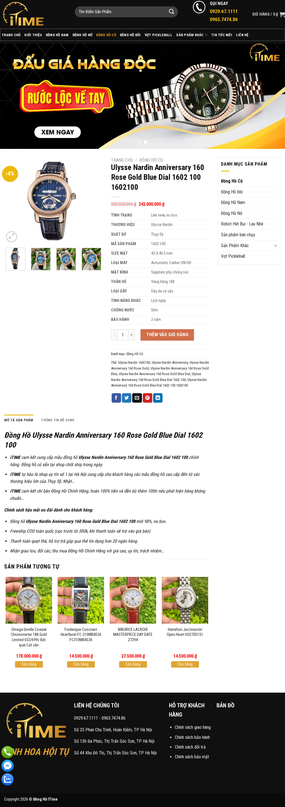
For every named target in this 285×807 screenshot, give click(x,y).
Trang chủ (122, 160)
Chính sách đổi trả (190, 747)
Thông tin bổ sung (57, 420)
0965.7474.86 (114, 718)
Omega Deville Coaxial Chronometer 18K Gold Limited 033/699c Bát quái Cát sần (29, 637)
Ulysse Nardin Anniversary (170, 362)
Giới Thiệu (33, 35)
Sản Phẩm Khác (189, 35)
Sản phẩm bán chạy (238, 234)
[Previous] (13, 96)
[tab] (18, 420)
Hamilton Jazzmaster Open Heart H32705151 (185, 632)
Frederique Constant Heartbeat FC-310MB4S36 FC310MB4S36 (81, 634)
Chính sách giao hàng (193, 727)
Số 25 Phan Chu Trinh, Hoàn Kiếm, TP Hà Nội (113, 729)
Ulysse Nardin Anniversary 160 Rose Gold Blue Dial (154, 374)
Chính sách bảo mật (192, 756)
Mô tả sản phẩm (18, 420)
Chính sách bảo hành (192, 737)
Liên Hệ (242, 35)
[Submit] (171, 11)
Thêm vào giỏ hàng (167, 334)
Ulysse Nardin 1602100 (134, 362)
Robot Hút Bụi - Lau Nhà (242, 224)
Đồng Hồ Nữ (83, 35)
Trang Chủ (11, 35)
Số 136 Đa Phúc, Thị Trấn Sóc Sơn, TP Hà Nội (114, 741)
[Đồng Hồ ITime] (33, 14)
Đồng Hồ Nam (57, 35)
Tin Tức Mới (221, 35)
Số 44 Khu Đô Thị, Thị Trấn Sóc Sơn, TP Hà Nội (115, 753)
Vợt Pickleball (159, 35)
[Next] (272, 96)
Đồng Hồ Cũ (106, 35)
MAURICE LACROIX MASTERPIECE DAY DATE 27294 (133, 634)
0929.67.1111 (86, 718)
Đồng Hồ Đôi (130, 35)
